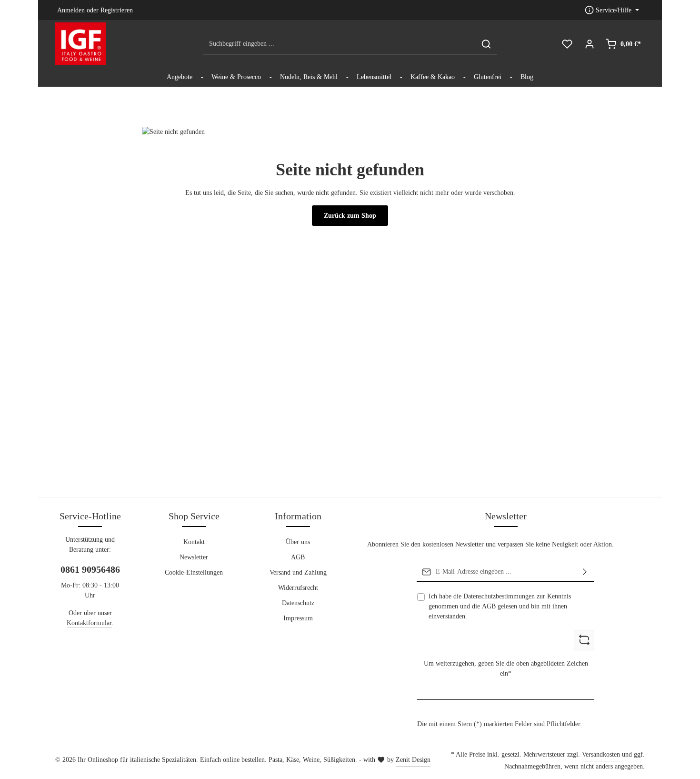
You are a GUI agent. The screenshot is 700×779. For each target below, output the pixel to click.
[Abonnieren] (585, 572)
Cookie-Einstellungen (194, 572)
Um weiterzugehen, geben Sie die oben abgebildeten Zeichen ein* (506, 668)
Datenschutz (298, 603)
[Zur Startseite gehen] (80, 43)
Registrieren (116, 10)
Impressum (298, 618)
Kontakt (194, 542)
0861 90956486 (90, 569)
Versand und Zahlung (298, 572)
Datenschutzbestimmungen (499, 596)
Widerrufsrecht (298, 587)
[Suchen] (486, 44)
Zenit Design (413, 759)
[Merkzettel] (567, 44)
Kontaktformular (89, 623)
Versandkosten (601, 754)
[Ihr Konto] (589, 44)
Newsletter (194, 557)
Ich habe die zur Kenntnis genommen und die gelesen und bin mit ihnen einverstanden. (500, 606)
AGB (298, 557)
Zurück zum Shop (350, 215)
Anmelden (71, 10)
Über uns (298, 542)
